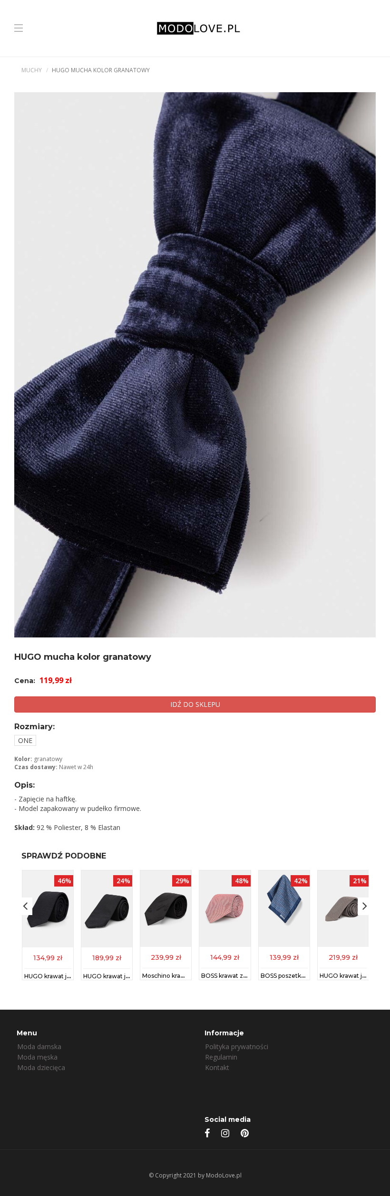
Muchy (31, 70)
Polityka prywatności (236, 1046)
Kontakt (217, 1067)
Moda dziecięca (41, 1067)
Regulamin (221, 1056)
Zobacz (48, 957)
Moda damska (39, 1046)
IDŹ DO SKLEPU (195, 704)
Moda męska (37, 1056)
